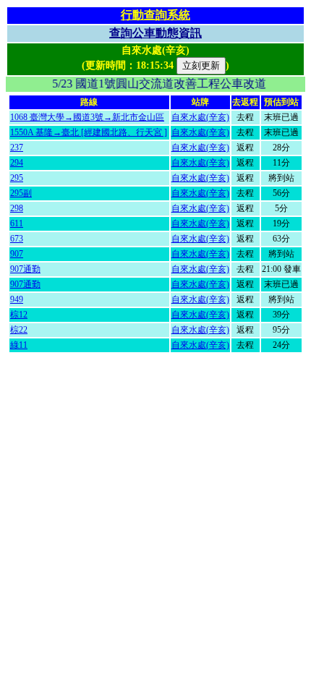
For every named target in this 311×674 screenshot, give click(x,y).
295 (16, 178)
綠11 (18, 345)
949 (16, 299)
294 (16, 163)
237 (16, 147)
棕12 (18, 315)
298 (16, 208)
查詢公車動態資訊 (155, 33)
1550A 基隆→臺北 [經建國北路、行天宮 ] (88, 132)
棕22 (18, 330)
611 (16, 223)
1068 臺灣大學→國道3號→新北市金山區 (87, 117)
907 (16, 254)
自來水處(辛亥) (200, 117)
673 (16, 239)
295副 (21, 193)
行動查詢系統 (155, 15)
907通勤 (25, 269)
